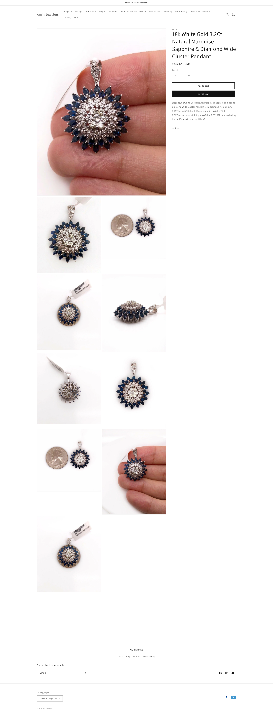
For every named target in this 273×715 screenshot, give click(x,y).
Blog (128, 656)
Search (120, 656)
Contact (136, 656)
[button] (68, 11)
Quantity (175, 70)
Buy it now (203, 94)
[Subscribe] (85, 673)
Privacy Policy (149, 656)
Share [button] (178, 128)
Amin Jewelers (48, 708)
